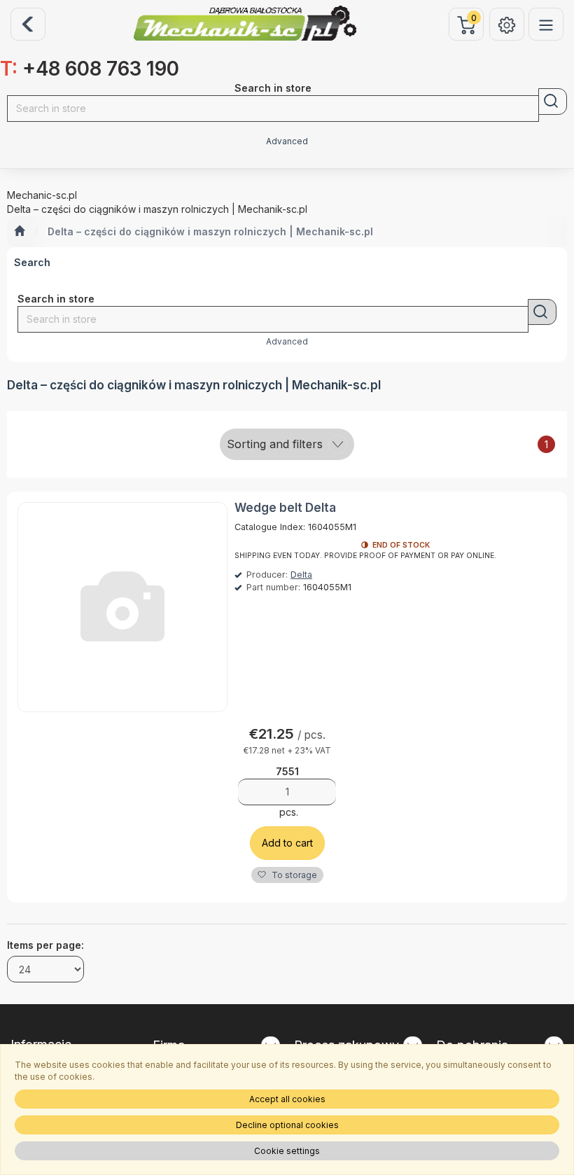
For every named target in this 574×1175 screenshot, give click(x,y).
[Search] (552, 101)
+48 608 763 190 (89, 69)
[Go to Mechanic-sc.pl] (19, 231)
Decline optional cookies (287, 1125)
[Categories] (546, 24)
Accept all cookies (287, 1099)
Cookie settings (287, 1151)
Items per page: (45, 945)
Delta (301, 574)
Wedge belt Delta (285, 508)
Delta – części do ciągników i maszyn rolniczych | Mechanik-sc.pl (210, 231)
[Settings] (506, 24)
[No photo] (122, 607)
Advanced (287, 141)
